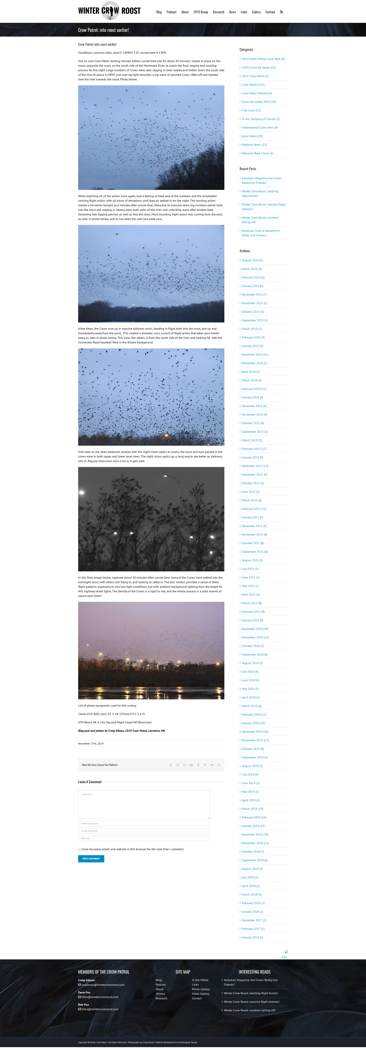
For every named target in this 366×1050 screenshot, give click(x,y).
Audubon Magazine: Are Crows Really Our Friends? (251, 982)
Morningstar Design (188, 1042)
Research (161, 998)
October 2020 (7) (253, 646)
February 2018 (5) (253, 903)
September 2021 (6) (255, 551)
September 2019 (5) (255, 757)
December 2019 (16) (255, 731)
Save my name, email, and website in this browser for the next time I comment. (133, 849)
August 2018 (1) (252, 869)
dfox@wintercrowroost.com (100, 997)
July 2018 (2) (250, 877)
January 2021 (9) (252, 620)
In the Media (200, 980)
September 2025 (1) (255, 320)
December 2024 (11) (255, 354)
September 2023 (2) (255, 431)
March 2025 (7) (252, 329)
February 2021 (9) (253, 611)
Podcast (161, 984)
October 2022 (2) (253, 483)
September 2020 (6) (255, 654)
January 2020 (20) (253, 723)
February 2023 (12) (254, 449)
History (160, 994)
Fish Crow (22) (251, 110)
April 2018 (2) (251, 886)
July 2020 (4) (250, 671)
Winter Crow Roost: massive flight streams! (251, 1002)
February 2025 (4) (253, 337)
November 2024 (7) (254, 363)
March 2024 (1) (252, 380)
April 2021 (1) (251, 594)
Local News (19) (252, 136)
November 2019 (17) (255, 740)
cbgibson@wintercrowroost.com (103, 985)
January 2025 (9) (252, 346)
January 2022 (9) (252, 517)
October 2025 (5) (253, 311)
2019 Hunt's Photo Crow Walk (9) (263, 59)
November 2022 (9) (254, 474)
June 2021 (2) (250, 577)
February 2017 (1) (253, 929)
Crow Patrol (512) (253, 84)
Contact (197, 998)
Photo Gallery (201, 989)
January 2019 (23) (253, 826)
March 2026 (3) (252, 269)
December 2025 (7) (254, 294)
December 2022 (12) (255, 466)
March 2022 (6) (252, 500)
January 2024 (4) (252, 397)
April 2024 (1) (251, 371)
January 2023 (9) (252, 457)
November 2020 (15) (255, 637)
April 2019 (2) (251, 800)
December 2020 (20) (255, 629)
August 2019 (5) (252, 766)
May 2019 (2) (250, 791)
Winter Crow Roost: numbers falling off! (250, 1010)
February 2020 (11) (254, 714)
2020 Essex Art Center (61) (259, 67)
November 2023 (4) (254, 414)
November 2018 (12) (255, 843)
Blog (159, 980)
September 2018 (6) (255, 860)
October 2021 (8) (253, 543)
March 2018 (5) (252, 894)
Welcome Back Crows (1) (257, 153)
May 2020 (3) (250, 689)
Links (195, 984)
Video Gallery (200, 994)
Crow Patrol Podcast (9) (257, 93)
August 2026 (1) (252, 260)
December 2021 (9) (254, 526)
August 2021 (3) (252, 560)
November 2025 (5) (254, 303)
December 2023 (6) (254, 406)
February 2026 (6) (253, 277)
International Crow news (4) (260, 127)
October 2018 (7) (253, 851)
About (160, 989)
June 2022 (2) (250, 491)
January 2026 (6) (252, 286)
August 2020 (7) (252, 663)
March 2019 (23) (252, 809)
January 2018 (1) (252, 911)
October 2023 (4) (253, 423)
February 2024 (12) (254, 389)
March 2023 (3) (252, 440)
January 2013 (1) (252, 937)
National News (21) (254, 144)
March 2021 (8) (252, 603)
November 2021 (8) (254, 534)
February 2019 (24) (254, 817)
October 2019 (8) (253, 749)
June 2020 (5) (250, 680)
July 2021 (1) (250, 569)
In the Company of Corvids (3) (261, 119)
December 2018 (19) (255, 834)
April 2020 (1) (251, 697)
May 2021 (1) (250, 586)
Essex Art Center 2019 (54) (259, 102)
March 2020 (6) (252, 706)
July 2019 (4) (250, 774)
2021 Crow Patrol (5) (255, 76)
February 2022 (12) (254, 509)
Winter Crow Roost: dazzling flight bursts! (251, 993)
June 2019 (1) (250, 783)
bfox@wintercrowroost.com (100, 1009)
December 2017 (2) (254, 920)
